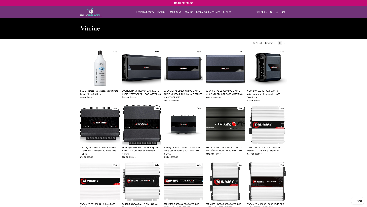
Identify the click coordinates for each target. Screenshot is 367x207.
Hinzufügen (159, 140)
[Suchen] (271, 12)
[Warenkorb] (283, 12)
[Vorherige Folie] (84, 68)
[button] (270, 43)
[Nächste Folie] (115, 68)
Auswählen (159, 83)
